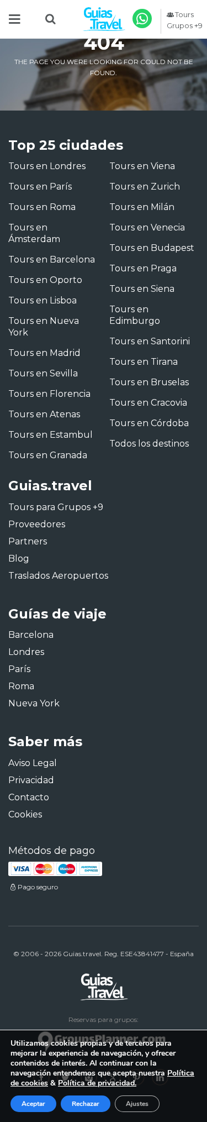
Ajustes (137, 1103)
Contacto (28, 797)
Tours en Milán (141, 207)
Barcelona (31, 635)
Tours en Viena (142, 166)
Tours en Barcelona (51, 259)
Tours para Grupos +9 (55, 507)
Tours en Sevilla (43, 373)
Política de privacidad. (97, 1083)
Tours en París (40, 186)
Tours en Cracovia (148, 402)
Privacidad (31, 780)
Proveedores (36, 524)
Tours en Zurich (144, 186)
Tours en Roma (42, 207)
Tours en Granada (47, 455)
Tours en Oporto (45, 280)
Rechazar (85, 1103)
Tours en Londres (47, 166)
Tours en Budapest (151, 248)
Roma (21, 686)
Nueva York (34, 703)
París (19, 669)
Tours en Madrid (44, 353)
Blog (18, 558)
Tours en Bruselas (149, 382)
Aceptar (33, 1103)
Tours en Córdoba (149, 423)
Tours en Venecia (147, 227)
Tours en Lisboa (42, 300)
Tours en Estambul (50, 434)
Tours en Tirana (143, 361)
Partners (27, 541)
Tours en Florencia (49, 394)
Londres (26, 652)
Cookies (25, 814)
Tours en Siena (141, 289)
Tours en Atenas (44, 414)
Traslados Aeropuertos (58, 575)
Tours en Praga (143, 268)
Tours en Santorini (149, 341)
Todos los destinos (149, 443)
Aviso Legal (32, 763)
